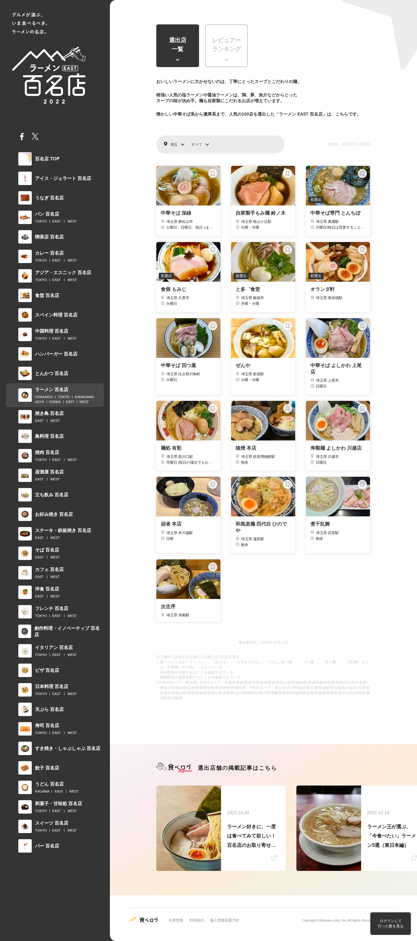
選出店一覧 (178, 44)
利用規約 (196, 920)
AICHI (39, 402)
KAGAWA (42, 791)
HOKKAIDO (44, 397)
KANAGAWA (84, 397)
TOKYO (41, 221)
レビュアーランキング (226, 44)
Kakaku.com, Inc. (334, 920)
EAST (56, 221)
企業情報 (176, 920)
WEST (72, 221)
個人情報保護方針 (224, 920)
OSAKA (54, 402)
